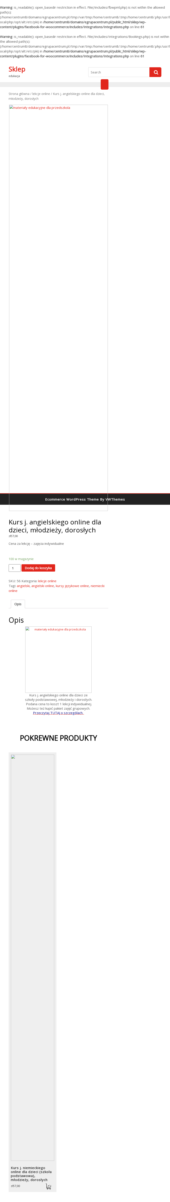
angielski (23, 586)
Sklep (17, 68)
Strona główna (19, 94)
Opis (17, 604)
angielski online (42, 586)
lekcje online (41, 94)
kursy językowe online (72, 586)
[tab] (18, 604)
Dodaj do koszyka (38, 568)
